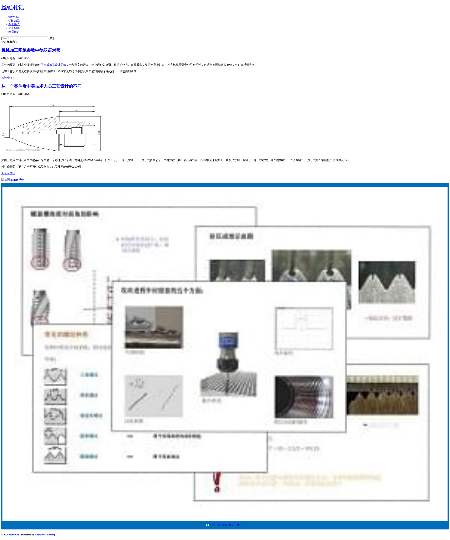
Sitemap (51, 534)
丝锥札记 (12, 7)
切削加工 (14, 20)
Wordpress (40, 534)
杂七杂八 (14, 24)
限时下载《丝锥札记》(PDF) (226, 524)
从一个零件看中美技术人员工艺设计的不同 (41, 86)
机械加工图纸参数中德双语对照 (30, 50)
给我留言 (14, 31)
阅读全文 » (8, 77)
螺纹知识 (14, 16)
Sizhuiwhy (14, 534)
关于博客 (14, 28)
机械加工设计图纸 (55, 64)
